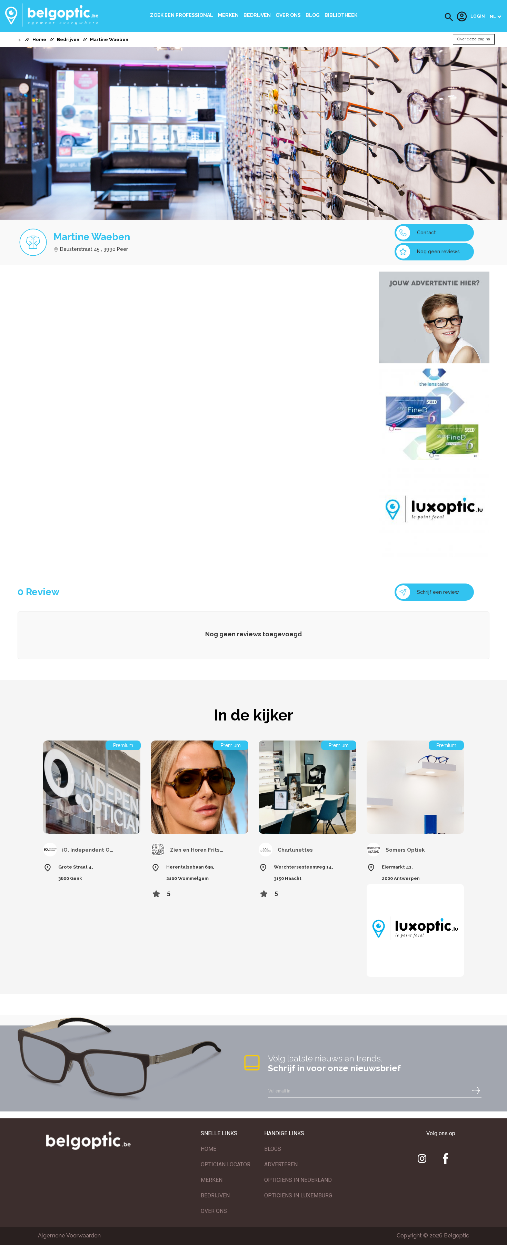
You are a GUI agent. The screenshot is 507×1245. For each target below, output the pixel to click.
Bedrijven (257, 15)
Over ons (288, 15)
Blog (313, 15)
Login (477, 16)
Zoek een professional (181, 15)
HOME (208, 1149)
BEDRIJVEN (215, 1195)
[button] (449, 17)
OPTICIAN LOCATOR (225, 1164)
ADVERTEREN (281, 1164)
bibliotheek (341, 15)
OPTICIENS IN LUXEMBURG (298, 1195)
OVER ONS (214, 1211)
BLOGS (272, 1149)
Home (39, 39)
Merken (228, 15)
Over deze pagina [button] (473, 39)
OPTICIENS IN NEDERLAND (298, 1180)
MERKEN (211, 1180)
